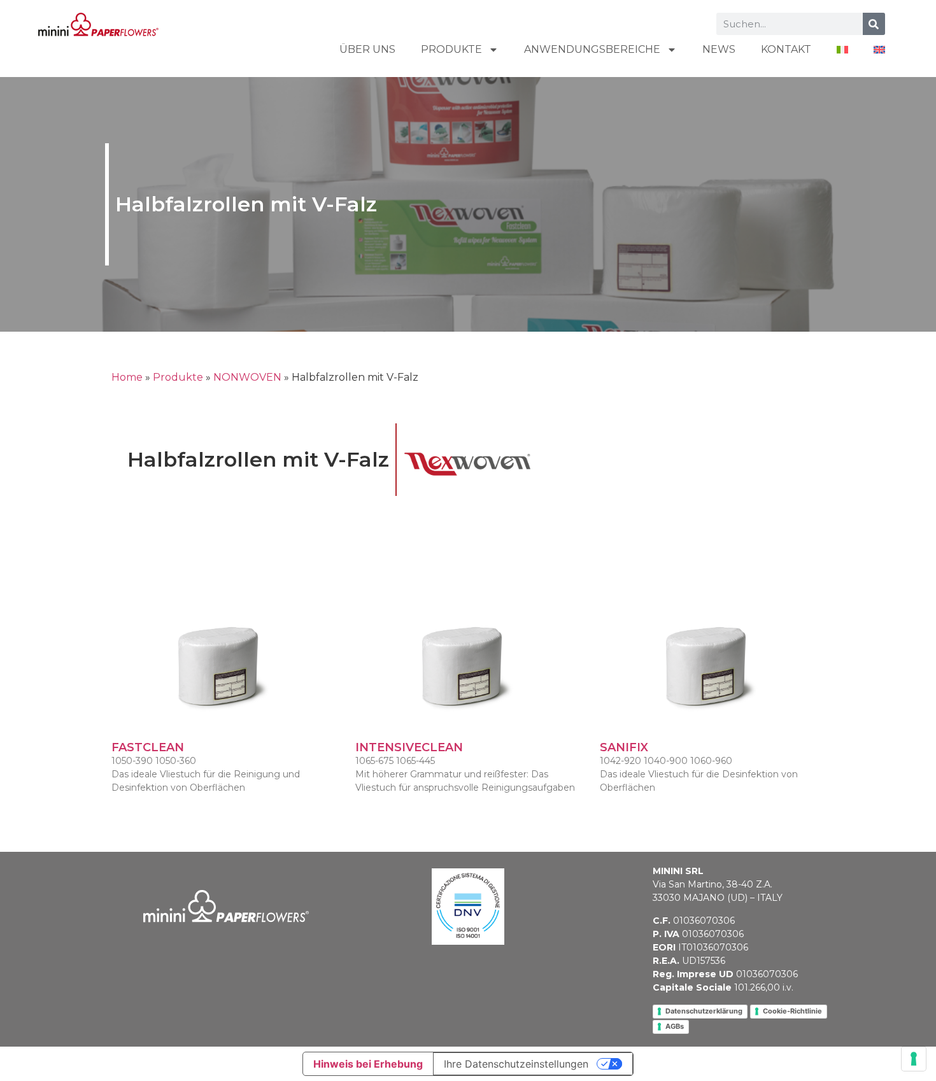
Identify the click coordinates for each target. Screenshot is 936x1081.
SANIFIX (624, 747)
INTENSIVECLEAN (409, 747)
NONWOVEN (247, 377)
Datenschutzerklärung (703, 1011)
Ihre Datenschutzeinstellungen (516, 1063)
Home (127, 377)
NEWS (718, 49)
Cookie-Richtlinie (792, 1011)
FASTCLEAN (147, 747)
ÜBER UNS (367, 49)
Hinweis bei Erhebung (368, 1063)
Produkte (451, 49)
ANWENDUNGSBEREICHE (592, 49)
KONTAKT (786, 49)
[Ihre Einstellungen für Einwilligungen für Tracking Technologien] (914, 1059)
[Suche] (874, 24)
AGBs (674, 1026)
